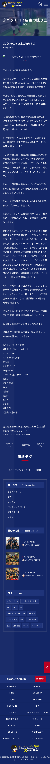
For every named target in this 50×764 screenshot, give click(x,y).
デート (25, 626)
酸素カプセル (13, 512)
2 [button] (25, 60)
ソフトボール (32, 619)
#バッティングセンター (20, 470)
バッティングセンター (12, 434)
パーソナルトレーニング (16, 613)
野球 (15, 607)
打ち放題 (16, 626)
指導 (21, 619)
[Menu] (45, 4)
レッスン (11, 502)
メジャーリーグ (12, 601)
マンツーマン (12, 619)
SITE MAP (37, 738)
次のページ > (40, 445)
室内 (10, 497)
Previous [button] (5, 58)
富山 (8, 607)
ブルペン (31, 613)
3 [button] (26, 60)
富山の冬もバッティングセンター (19, 426)
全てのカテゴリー (15, 492)
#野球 (38, 470)
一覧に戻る (25, 445)
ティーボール (37, 626)
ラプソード (26, 434)
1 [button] (23, 60)
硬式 (8, 626)
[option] (25, 57)
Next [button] (44, 58)
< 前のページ (9, 445)
